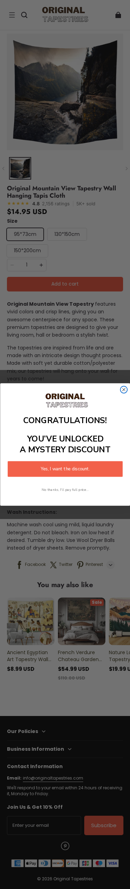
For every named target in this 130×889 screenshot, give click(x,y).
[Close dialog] (123, 389)
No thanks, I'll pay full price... (65, 489)
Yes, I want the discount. (65, 469)
